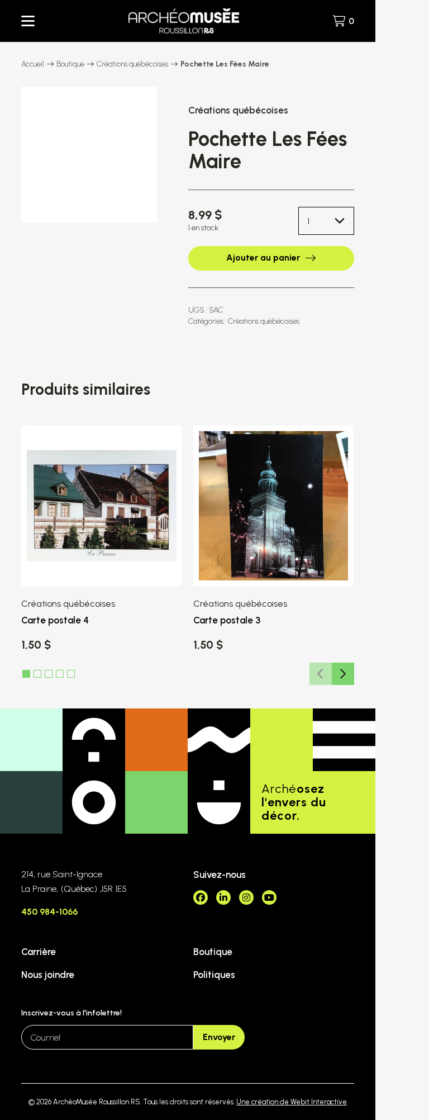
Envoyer (219, 1037)
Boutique (70, 64)
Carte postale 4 (55, 620)
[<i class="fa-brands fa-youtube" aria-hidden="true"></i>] (269, 897)
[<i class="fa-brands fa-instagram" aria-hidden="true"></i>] (246, 897)
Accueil (32, 64)
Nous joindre (47, 974)
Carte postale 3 (226, 620)
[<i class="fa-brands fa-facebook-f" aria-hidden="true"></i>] (200, 897)
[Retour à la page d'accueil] (184, 21)
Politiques (214, 974)
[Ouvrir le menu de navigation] (28, 21)
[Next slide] (343, 674)
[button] (37, 674)
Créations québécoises (132, 64)
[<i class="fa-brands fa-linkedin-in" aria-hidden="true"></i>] (223, 897)
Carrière (38, 951)
